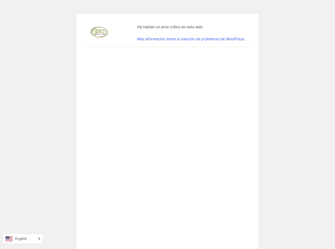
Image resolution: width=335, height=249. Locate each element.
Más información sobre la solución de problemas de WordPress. (191, 39)
